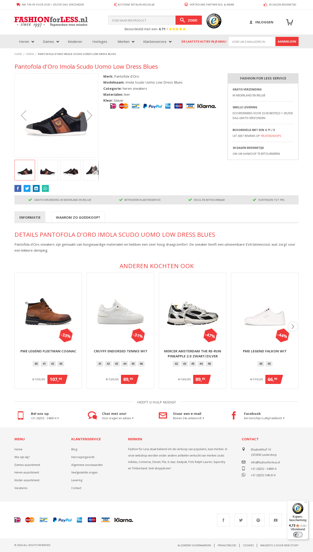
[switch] (297, 534)
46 (141, 364)
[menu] (94, 41)
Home (18, 449)
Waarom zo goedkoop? (78, 217)
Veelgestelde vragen (84, 472)
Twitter (240, 520)
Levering (76, 480)
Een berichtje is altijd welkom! (263, 418)
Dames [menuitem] (48, 41)
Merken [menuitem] (123, 41)
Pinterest (258, 520)
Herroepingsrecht (82, 457)
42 (52, 364)
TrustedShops (271, 136)
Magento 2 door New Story (279, 545)
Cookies (248, 545)
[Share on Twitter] (27, 188)
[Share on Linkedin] (36, 188)
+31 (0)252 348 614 (263, 474)
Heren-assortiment (26, 472)
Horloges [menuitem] (99, 41)
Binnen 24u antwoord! (187, 418)
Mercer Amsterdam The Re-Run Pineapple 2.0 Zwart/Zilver (192, 354)
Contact (76, 488)
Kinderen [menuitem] (75, 41)
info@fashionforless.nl (265, 462)
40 (36, 364)
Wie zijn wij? (22, 457)
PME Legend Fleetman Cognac (48, 351)
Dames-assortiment (27, 465)
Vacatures (20, 488)
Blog (74, 449)
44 (124, 364)
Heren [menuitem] (24, 41)
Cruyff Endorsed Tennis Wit (120, 351)
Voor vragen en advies (116, 418)
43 (116, 364)
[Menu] (305, 503)
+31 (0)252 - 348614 (43, 418)
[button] (23, 115)
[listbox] (48, 364)
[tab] (29, 217)
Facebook (223, 520)
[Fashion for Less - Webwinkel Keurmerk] (211, 22)
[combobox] (155, 20)
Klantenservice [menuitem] (155, 41)
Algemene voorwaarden (87, 465)
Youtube (275, 520)
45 (60, 364)
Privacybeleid (227, 545)
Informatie (30, 217)
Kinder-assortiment (26, 480)
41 (44, 364)
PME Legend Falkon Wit (265, 351)
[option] (36, 364)
